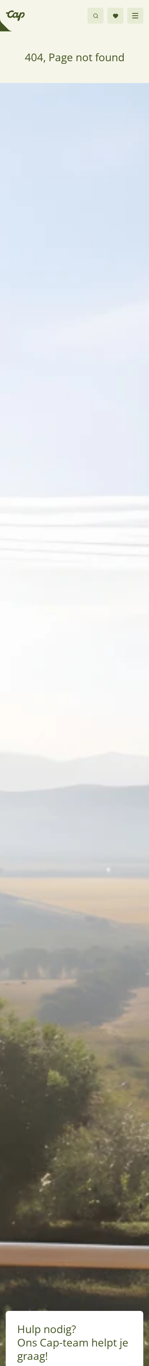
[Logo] (15, 15)
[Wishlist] (115, 16)
